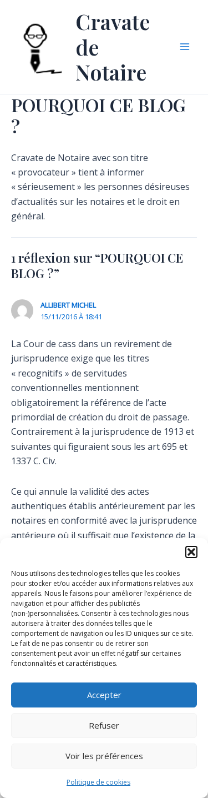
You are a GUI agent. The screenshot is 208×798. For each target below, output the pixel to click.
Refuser (104, 725)
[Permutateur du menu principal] (185, 46)
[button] (191, 552)
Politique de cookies (98, 782)
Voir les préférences (104, 755)
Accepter (104, 694)
